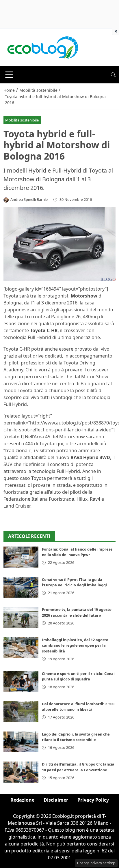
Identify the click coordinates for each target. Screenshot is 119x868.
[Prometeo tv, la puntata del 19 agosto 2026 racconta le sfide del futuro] (20, 617)
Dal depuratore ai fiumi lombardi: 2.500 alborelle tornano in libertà (78, 706)
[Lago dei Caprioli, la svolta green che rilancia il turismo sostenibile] (20, 742)
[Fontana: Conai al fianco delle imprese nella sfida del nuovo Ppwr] (20, 557)
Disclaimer (56, 800)
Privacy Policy (93, 800)
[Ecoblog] (42, 47)
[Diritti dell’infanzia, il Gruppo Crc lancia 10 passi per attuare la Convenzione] (20, 772)
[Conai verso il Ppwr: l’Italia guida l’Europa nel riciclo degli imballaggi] (20, 587)
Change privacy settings (96, 862)
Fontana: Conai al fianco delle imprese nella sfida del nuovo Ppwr (77, 552)
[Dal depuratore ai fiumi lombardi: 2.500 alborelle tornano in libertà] (20, 711)
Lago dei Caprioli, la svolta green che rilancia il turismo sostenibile (76, 737)
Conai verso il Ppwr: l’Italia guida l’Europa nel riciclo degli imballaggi (74, 582)
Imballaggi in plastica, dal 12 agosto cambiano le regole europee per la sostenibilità (75, 645)
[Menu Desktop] (9, 74)
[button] (113, 74)
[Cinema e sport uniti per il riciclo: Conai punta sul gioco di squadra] (20, 681)
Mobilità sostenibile (22, 120)
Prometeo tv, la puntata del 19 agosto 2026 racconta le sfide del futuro (76, 612)
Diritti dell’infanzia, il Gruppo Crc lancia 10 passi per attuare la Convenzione (78, 767)
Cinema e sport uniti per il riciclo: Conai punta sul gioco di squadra (78, 676)
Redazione (22, 800)
